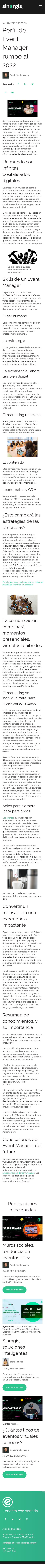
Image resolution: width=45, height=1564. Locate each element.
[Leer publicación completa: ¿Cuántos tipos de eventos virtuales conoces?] (22, 1408)
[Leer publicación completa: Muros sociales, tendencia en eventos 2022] (22, 1228)
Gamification (19, 1332)
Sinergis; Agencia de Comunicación (18, 1173)
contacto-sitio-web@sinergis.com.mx (19, 1543)
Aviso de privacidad (11, 1529)
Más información (14, 1290)
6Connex (6, 1335)
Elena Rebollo (16, 1362)
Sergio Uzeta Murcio (19, 75)
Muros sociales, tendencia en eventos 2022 (18, 1251)
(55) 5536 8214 (9, 1551)
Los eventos (8, 818)
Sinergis (29, 1329)
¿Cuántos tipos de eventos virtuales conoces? (21, 1436)
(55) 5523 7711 (9, 1548)
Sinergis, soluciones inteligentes (14, 1347)
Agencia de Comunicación (14, 1326)
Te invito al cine (33, 1332)
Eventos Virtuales (17, 1329)
